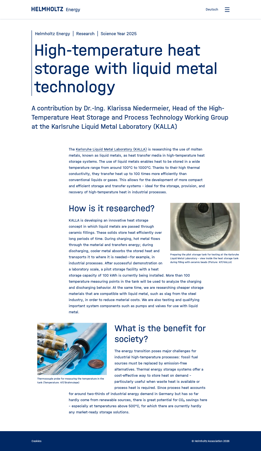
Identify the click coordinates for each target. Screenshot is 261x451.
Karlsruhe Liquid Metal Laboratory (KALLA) (111, 149)
